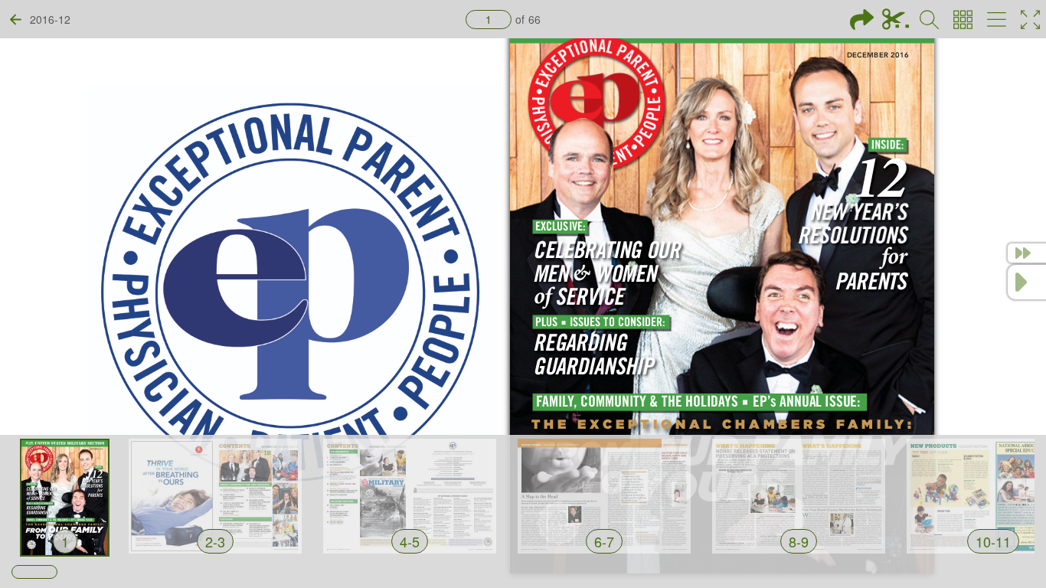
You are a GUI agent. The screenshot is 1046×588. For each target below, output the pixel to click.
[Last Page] (1027, 253)
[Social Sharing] (862, 19)
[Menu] (996, 19)
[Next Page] (1027, 282)
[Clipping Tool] (895, 19)
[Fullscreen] (1030, 19)
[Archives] (963, 19)
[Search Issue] (929, 19)
